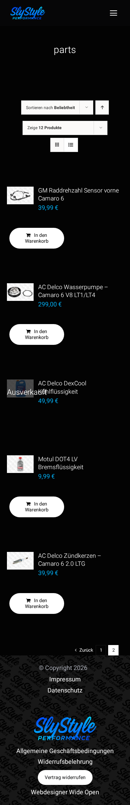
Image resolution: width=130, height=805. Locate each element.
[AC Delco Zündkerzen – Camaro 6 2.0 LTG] (20, 561)
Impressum (65, 679)
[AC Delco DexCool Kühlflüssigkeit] (20, 388)
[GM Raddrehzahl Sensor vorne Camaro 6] (20, 195)
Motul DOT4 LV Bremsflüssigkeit (61, 463)
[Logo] (27, 9)
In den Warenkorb (37, 238)
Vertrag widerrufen (65, 777)
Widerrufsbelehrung (65, 762)
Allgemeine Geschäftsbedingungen (65, 751)
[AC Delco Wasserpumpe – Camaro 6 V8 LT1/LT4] (20, 292)
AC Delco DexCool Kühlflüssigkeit (62, 387)
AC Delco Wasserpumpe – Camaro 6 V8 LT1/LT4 (73, 291)
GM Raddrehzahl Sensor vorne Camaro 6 (78, 194)
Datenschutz (65, 690)
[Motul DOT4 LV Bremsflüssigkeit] (20, 464)
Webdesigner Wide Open (65, 792)
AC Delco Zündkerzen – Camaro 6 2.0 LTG (69, 560)
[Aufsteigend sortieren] (102, 107)
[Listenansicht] (71, 145)
